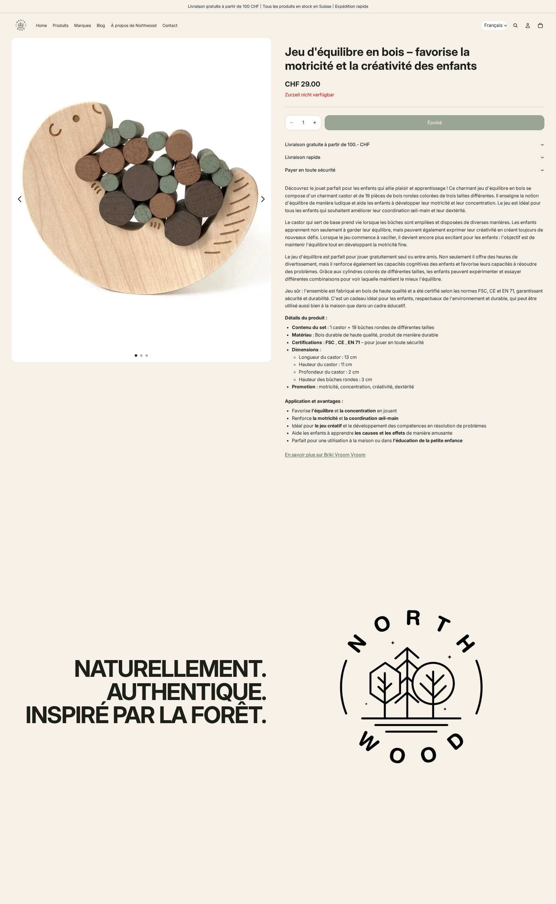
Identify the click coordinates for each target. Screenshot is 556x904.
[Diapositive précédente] (18, 200)
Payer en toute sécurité (310, 170)
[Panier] (540, 25)
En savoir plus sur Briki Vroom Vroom (325, 454)
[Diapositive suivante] (264, 200)
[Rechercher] (515, 25)
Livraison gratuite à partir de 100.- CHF (327, 144)
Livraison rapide (302, 157)
